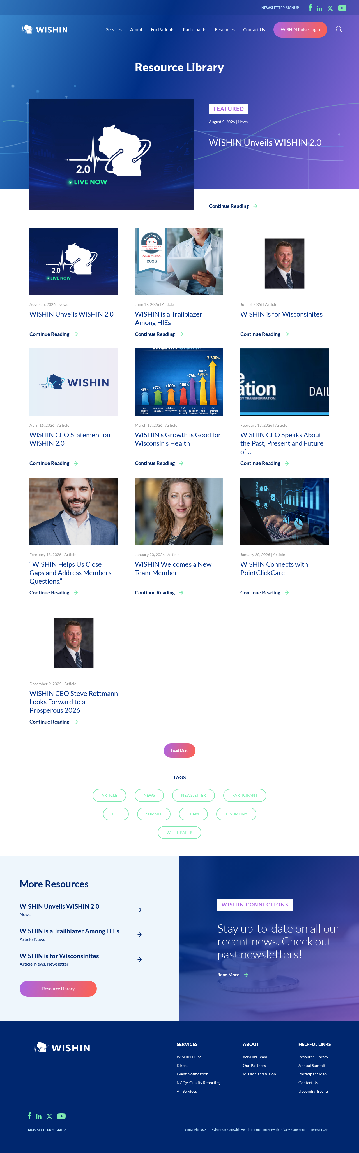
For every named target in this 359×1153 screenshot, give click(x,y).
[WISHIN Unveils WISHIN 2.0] (111, 153)
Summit (154, 814)
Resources (225, 29)
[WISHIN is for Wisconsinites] (284, 260)
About (136, 29)
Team (193, 814)
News (243, 121)
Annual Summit (311, 1065)
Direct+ (183, 1065)
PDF (116, 814)
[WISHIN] (42, 30)
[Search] (339, 30)
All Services (187, 1091)
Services (114, 29)
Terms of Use (319, 1129)
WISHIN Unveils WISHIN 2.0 (59, 906)
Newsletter (193, 795)
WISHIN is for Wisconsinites (59, 956)
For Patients (162, 29)
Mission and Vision (259, 1073)
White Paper (179, 832)
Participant (244, 795)
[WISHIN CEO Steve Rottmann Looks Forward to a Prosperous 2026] (73, 640)
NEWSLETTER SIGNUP (280, 8)
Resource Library (58, 988)
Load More (179, 750)
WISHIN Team (255, 1056)
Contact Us (254, 29)
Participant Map (312, 1073)
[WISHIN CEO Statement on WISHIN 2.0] (73, 381)
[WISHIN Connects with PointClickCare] (284, 510)
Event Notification (192, 1073)
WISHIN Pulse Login (300, 29)
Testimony (236, 814)
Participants (194, 29)
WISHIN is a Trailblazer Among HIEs (69, 931)
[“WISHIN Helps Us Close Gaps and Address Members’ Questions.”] (73, 510)
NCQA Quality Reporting (198, 1082)
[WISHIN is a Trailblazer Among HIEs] (179, 260)
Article (168, 304)
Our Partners (254, 1065)
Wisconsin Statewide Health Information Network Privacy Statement (258, 1129)
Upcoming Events (313, 1091)
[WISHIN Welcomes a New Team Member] (179, 510)
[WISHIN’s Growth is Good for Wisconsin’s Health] (179, 381)
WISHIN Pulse (189, 1056)
